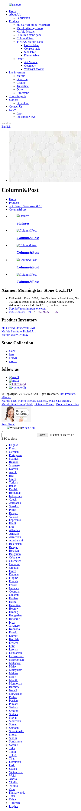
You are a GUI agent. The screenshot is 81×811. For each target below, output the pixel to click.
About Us (15, 14)
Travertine (23, 86)
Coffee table (31, 45)
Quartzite (22, 79)
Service (13, 99)
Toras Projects (17, 96)
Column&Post (25, 38)
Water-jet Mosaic (34, 69)
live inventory (17, 72)
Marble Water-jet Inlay (30, 28)
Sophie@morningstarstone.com (27, 308)
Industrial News (26, 116)
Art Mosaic (30, 62)
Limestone (23, 92)
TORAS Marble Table (30, 41)
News (12, 110)
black (12, 350)
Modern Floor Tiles (67, 404)
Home (12, 11)
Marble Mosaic (25, 31)
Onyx (20, 89)
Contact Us (15, 106)
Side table (30, 52)
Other (20, 58)
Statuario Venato (44, 404)
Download (23, 103)
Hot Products (67, 393)
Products (14, 21)
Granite (21, 82)
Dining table (31, 55)
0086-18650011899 (20, 311)
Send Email (8, 424)
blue (11, 354)
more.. (13, 361)
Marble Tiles (9, 400)
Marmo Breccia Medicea (32, 400)
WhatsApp (28, 427)
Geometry (30, 65)
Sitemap (6, 397)
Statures (23, 223)
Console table (32, 48)
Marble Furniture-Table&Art (18, 331)
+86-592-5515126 (47, 311)
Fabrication (23, 17)
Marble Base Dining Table (17, 404)
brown (13, 357)
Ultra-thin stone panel (29, 35)
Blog (19, 113)
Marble (21, 75)
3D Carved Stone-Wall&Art (33, 24)
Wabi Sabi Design (59, 400)
